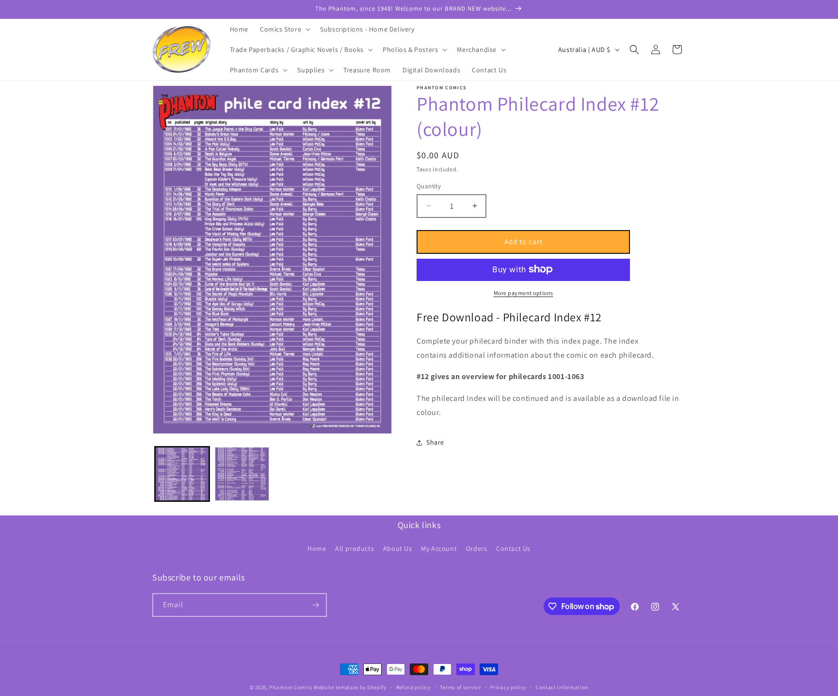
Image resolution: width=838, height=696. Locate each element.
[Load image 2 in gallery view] (241, 474)
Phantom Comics (290, 687)
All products (354, 548)
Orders (476, 548)
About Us (397, 548)
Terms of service (460, 687)
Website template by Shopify (350, 687)
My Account (439, 548)
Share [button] (435, 442)
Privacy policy (508, 687)
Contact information (562, 687)
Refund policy (413, 687)
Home (316, 548)
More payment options (523, 292)
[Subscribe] (315, 605)
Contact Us (513, 548)
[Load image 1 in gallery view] (182, 474)
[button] (284, 29)
